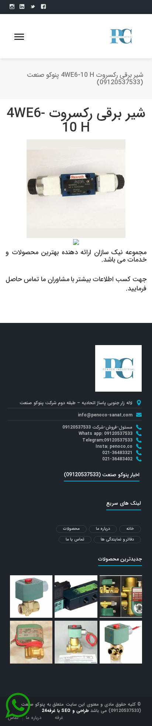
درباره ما (103, 529)
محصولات (71, 529)
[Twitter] (32, 7)
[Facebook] (43, 7)
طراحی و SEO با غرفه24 (65, 710)
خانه (130, 529)
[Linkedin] (22, 7)
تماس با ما (75, 539)
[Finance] (121, 36)
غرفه (59, 717)
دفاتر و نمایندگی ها (117, 539)
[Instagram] (12, 7)
